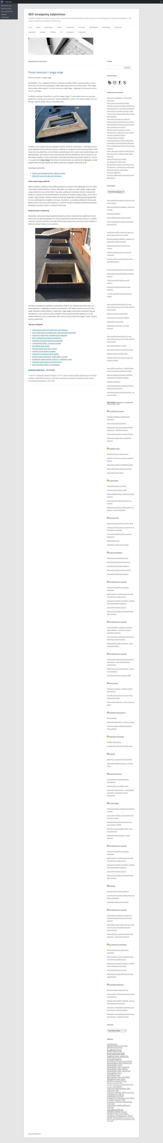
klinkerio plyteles (73, 375)
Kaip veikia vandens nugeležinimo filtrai (120, 350)
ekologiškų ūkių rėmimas (118, 1071)
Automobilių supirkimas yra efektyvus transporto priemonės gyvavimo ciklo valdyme (119, 918)
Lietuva (118, 1086)
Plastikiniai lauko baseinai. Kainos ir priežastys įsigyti (52, 359)
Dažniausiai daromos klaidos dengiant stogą (48, 173)
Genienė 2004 (118, 1079)
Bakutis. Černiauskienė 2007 (119, 1061)
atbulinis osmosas (114, 1047)
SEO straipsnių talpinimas (46, 14)
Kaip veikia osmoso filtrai (115, 322)
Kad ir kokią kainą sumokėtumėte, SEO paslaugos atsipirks (54, 333)
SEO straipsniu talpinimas (118, 582)
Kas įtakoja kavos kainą (40, 346)
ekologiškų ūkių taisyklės (118, 1077)
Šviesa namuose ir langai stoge (45, 72)
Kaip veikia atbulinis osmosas (116, 346)
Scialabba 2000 (113, 1102)
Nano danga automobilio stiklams (118, 318)
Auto (30, 27)
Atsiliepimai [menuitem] (5, 17)
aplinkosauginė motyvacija (117, 1046)
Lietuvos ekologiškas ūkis (119, 1088)
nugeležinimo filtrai (115, 1096)
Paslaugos (70, 27)
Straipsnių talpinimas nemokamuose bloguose (49, 335)
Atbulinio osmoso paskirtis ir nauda (118, 130)
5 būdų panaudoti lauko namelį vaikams (120, 270)
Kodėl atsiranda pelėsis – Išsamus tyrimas (120, 722)
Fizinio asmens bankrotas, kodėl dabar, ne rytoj (49, 357)
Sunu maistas (113, 683)
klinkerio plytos (85, 375)
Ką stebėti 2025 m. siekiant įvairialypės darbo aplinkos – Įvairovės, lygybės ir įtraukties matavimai (119, 630)
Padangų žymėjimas (113, 214)
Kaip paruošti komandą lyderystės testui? (120, 122)
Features (82, 27)
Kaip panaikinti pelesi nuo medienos (45, 365)
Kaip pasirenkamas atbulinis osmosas (119, 469)
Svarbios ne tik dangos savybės (43, 351)
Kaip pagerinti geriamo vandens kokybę (120, 434)
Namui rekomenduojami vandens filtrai (120, 523)
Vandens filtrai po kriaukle (115, 138)
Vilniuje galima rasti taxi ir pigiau (44, 349)
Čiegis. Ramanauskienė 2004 (127, 1119)
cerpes (65, 375)
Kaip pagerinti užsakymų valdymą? (118, 119)
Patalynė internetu (115, 553)
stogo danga (63, 378)
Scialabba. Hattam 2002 (116, 1100)
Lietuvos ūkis (113, 1090)
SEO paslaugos (114, 518)
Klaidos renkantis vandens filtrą (117, 314)
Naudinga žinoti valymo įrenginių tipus (46, 362)
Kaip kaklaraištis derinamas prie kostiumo (120, 125)
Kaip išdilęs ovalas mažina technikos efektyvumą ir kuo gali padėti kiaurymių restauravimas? (120, 927)
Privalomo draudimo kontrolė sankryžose (47, 341)
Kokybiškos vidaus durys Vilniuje (117, 545)
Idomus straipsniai (115, 774)
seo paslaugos (125, 1101)
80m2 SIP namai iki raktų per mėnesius (46, 176)
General (43, 32)
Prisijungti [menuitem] (8, 2)
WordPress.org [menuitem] (6, 6)
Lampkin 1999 (111, 1087)
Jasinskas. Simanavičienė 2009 (115, 1085)
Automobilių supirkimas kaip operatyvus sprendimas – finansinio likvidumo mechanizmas (120, 662)
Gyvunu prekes (114, 803)
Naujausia (118, 27)
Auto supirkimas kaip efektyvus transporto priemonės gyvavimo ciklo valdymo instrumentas (120, 307)
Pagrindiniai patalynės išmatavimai (118, 562)
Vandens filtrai (114, 449)
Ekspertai (112, 886)
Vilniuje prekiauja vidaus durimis (117, 990)
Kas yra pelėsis (112, 718)
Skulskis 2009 (111, 1103)
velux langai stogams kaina (37, 381)
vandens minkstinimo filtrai (120, 1115)
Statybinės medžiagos (116, 985)
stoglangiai (54, 378)
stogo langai (72, 378)
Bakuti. (109, 1061)
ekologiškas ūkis (114, 1065)
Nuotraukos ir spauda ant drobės (118, 103)
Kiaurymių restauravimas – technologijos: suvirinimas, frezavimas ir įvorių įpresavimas (120, 792)
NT (61, 32)
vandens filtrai (115, 1109)
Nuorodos (70, 32)
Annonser (31, 32)
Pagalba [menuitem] (3, 14)
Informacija (93, 27)
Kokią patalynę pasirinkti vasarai (117, 558)
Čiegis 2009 (110, 1121)
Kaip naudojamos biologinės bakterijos (46, 338)
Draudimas (49, 27)
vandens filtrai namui (117, 1111)
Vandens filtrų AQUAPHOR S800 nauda (120, 746)
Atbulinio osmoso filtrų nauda (117, 490)
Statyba (53, 32)
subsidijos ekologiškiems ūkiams (118, 1106)
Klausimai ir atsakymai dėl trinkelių (45, 354)
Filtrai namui (113, 481)
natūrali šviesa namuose (43, 378)
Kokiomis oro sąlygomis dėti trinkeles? (119, 759)
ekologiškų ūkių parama (118, 1067)
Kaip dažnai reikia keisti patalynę (117, 574)
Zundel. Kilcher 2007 (115, 1117)
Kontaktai (82, 32)
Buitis (38, 27)
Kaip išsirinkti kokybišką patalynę (118, 566)
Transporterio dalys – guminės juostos (46, 343)
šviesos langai (89, 378)
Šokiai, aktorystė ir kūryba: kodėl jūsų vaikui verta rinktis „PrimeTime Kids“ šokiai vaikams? (120, 154)
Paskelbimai (106, 27)
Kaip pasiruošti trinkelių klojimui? (118, 891)
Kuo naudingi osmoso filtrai (116, 127)
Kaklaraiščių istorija (113, 541)
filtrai (109, 1079)
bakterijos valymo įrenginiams (118, 1057)
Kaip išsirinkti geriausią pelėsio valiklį (119, 675)
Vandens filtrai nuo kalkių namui (117, 454)
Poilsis (59, 27)
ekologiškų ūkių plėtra (117, 1069)
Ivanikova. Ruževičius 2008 (114, 1083)
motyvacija (130, 1092)
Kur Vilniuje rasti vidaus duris (116, 162)
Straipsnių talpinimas (36, 370)
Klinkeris (112, 754)
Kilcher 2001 (129, 1084)
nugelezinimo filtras (115, 1094)
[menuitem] (2, 2)
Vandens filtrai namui (114, 742)
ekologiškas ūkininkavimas (119, 1063)
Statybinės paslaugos (116, 411)
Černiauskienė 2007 (128, 1118)
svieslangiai (80, 378)
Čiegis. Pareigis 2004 (113, 1119)
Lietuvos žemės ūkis (116, 1092)
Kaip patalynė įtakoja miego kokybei (119, 570)
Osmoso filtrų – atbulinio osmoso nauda (120, 133)
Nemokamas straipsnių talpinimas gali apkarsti (49, 330)
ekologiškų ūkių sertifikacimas (114, 1074)
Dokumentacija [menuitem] (6, 8)
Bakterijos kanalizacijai (117, 713)
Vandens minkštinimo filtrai (116, 135)
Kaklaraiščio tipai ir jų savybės (116, 159)
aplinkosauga (112, 1044)
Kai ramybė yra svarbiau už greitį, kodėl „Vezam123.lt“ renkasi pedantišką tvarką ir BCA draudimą (121, 114)
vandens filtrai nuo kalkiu (117, 1113)
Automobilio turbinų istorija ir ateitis (119, 218)
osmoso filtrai (128, 1098)
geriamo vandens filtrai (117, 1081)
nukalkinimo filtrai (114, 1098)
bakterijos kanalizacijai (116, 1051)
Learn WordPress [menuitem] (7, 11)
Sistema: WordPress (34, 1134)
